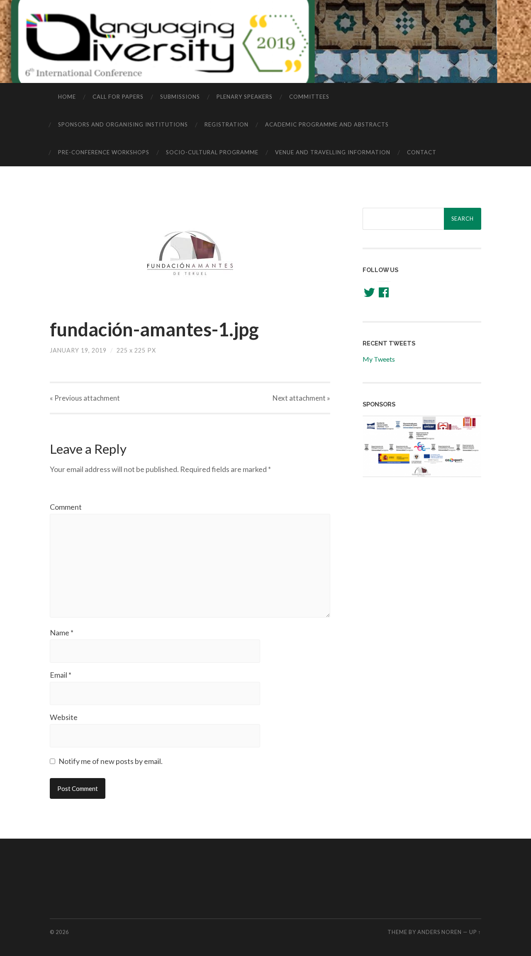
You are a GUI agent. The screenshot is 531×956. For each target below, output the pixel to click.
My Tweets (379, 359)
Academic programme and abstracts (327, 124)
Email (60, 675)
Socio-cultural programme (212, 152)
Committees (309, 96)
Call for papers (118, 96)
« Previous (85, 398)
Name (61, 632)
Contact (421, 152)
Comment (66, 507)
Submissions (180, 96)
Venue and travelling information (332, 152)
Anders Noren (439, 932)
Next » (301, 398)
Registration (226, 124)
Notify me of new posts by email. (110, 761)
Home (67, 96)
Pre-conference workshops (103, 152)
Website (64, 717)
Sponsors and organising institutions (123, 124)
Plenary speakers (245, 96)
